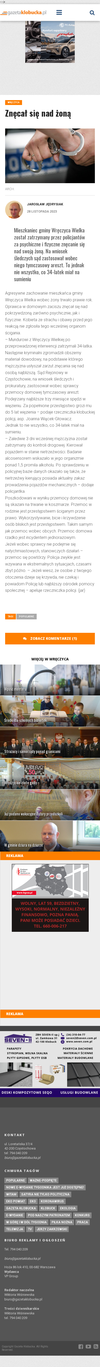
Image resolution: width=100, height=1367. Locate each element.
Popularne (26, 616)
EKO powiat (15, 1201)
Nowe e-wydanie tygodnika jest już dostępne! (45, 1187)
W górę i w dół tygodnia (26, 1222)
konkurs (82, 1215)
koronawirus (52, 1201)
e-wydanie (14, 1215)
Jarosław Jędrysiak (45, 204)
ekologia (68, 1208)
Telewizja (14, 1229)
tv (30, 1229)
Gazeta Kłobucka (21, 1208)
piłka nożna (62, 1222)
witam (11, 1194)
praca (82, 1222)
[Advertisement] (52, 605)
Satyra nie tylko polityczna (45, 1194)
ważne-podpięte (43, 1180)
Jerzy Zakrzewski (52, 1229)
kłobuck (48, 1208)
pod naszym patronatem (49, 1215)
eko (33, 1201)
